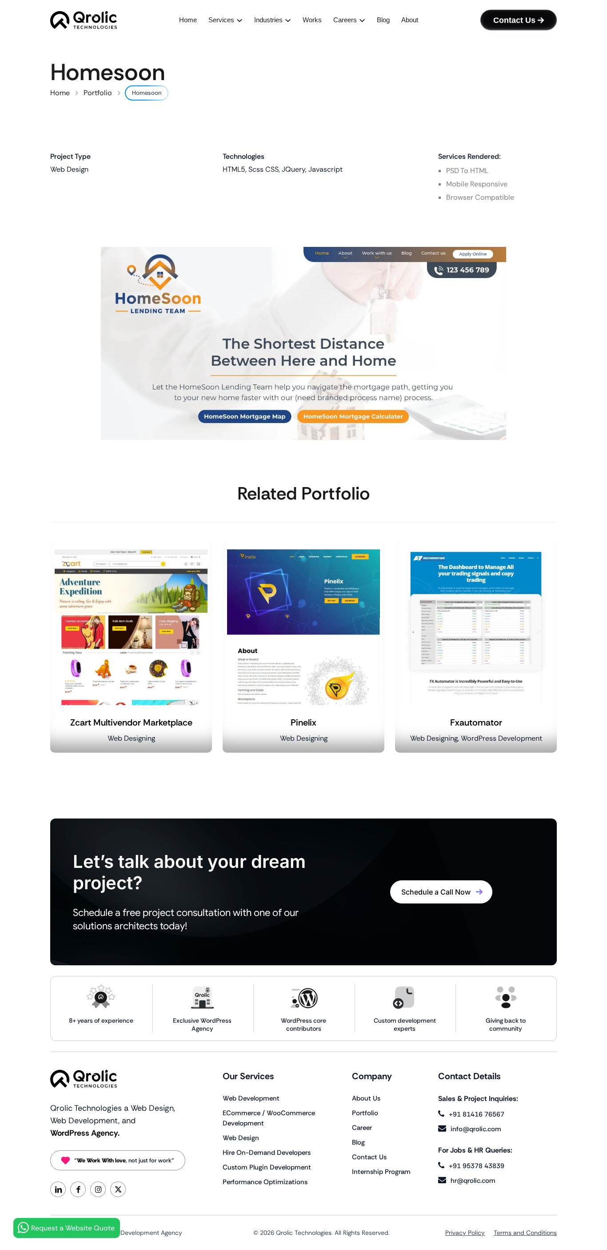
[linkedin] (58, 1189)
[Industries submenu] (288, 20)
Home (60, 92)
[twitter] (118, 1189)
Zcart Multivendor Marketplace (131, 722)
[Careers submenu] (362, 20)
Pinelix (303, 722)
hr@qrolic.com (473, 1180)
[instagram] (98, 1189)
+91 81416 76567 (476, 1114)
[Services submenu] (239, 20)
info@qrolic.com (476, 1129)
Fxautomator (476, 722)
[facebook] (78, 1189)
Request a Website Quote (73, 1228)
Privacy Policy (465, 1233)
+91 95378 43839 (476, 1165)
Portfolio (98, 92)
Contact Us (514, 20)
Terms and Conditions (525, 1233)
